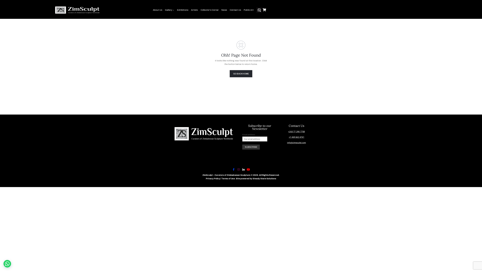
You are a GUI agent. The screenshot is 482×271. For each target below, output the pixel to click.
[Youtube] (248, 169)
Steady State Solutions (264, 179)
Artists (194, 10)
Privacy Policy (213, 179)
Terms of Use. (228, 179)
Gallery (168, 10)
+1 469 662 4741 (296, 137)
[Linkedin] (243, 169)
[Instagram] (238, 169)
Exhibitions (182, 10)
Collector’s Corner (210, 10)
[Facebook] (233, 169)
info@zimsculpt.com (296, 143)
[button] (7, 263)
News (224, 10)
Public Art (249, 10)
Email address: (249, 135)
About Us (157, 10)
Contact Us (235, 10)
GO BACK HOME (241, 74)
